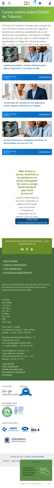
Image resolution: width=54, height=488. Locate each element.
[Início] (27, 3)
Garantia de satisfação (26, 392)
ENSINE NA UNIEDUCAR (12, 369)
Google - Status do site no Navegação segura (11, 393)
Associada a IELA (35, 429)
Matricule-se (44, 77)
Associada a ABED (10, 429)
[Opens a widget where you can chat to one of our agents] (36, 473)
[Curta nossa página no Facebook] (27, 249)
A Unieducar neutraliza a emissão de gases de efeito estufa (7, 412)
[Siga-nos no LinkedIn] (22, 249)
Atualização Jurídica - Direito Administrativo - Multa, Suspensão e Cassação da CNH (25, 67)
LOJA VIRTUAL (8, 364)
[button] (4, 3)
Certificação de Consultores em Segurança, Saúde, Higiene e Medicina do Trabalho (24, 104)
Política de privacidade (34, 456)
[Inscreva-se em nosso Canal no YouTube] (31, 249)
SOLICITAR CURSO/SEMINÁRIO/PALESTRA (32, 221)
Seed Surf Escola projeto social (18, 412)
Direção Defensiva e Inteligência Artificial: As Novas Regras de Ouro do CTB (25, 141)
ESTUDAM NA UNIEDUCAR (13, 372)
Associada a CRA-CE (25, 429)
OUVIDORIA (7, 375)
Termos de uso (16, 456)
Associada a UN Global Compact (15, 440)
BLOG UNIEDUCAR (10, 366)
